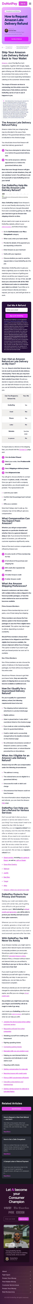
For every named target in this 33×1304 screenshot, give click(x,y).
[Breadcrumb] (2, 47)
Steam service (8, 857)
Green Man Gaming (10, 864)
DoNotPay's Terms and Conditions (12, 321)
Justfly (6, 873)
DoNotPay (9, 3)
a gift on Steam (21, 860)
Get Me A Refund (16, 39)
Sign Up (23, 3)
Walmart (6, 869)
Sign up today (23, 1219)
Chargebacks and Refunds (13, 11)
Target (6, 881)
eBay (5, 885)
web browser (6, 227)
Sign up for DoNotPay (16, 316)
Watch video (10, 1245)
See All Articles (16, 1109)
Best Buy (7, 877)
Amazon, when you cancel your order (16, 890)
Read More (7, 1131)
